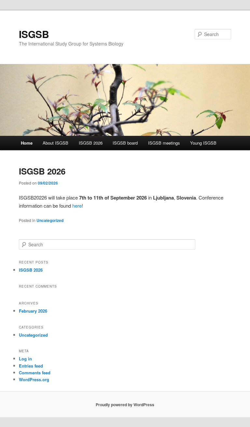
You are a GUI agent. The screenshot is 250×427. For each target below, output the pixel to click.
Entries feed (31, 366)
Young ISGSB (203, 143)
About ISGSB (55, 143)
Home (27, 143)
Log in (25, 359)
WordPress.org (34, 379)
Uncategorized (49, 220)
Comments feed (34, 372)
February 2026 (33, 311)
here (77, 205)
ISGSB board (125, 143)
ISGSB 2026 (91, 143)
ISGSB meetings (164, 143)
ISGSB (34, 34)
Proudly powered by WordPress (125, 405)
